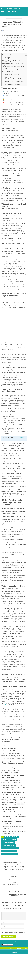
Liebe (8, 11)
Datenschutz (18, 948)
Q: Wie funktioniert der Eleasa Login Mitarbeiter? (13, 78)
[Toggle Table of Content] (25, 55)
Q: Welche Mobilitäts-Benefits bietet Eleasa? (12, 84)
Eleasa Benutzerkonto (8, 842)
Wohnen (15, 14)
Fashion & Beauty (5, 14)
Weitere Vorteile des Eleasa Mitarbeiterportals (13, 69)
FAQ (4, 73)
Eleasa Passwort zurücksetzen (10, 848)
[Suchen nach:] (14, 17)
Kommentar (4, 911)
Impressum (10, 948)
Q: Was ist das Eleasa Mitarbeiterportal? (11, 74)
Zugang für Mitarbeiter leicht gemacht (11, 65)
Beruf (2, 8)
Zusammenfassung (7, 57)
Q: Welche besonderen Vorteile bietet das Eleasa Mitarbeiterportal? (13, 82)
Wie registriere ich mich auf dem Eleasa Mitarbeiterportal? (11, 61)
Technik (14, 11)
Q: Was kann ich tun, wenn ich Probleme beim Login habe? (15, 80)
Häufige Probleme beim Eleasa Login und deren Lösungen (13, 67)
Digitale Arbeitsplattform (9, 839)
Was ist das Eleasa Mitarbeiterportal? (11, 58)
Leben (2, 11)
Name (2, 922)
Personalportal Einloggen (10, 853)
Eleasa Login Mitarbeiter (9, 845)
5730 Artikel (23, 862)
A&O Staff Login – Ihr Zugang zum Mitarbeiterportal (17, 894)
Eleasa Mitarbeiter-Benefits (9, 71)
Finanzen (9, 8)
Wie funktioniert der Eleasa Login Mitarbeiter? (13, 63)
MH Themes (14, 952)
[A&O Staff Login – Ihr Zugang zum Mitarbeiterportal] (4, 896)
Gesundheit (17, 8)
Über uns (25, 948)
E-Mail (3, 926)
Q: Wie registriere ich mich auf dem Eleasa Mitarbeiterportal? (12, 76)
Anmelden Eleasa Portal (11, 836)
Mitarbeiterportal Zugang (9, 851)
